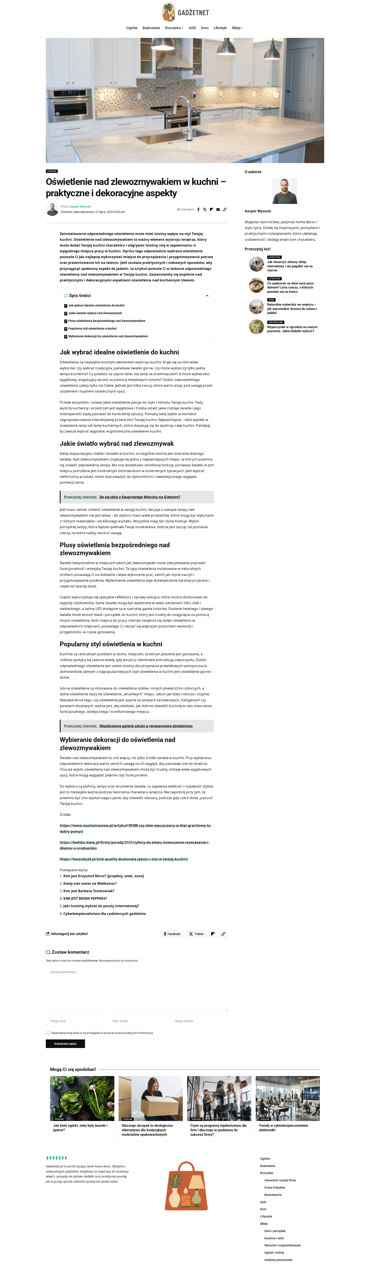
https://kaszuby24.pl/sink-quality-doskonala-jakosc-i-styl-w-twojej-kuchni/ (124, 859)
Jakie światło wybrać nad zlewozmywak (95, 313)
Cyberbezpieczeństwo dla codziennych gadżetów (104, 913)
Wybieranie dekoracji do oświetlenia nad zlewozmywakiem (108, 336)
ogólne (51, 171)
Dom (271, 300)
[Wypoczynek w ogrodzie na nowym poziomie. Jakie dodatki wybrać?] (256, 326)
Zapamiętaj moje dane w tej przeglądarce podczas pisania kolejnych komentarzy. (102, 1033)
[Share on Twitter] (205, 209)
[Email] (218, 209)
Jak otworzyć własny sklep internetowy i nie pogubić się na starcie (290, 266)
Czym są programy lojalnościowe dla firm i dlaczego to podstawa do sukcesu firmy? (218, 1130)
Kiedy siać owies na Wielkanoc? (90, 883)
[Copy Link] (225, 209)
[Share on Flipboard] (212, 209)
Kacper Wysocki (80, 206)
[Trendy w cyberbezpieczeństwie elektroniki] (288, 1098)
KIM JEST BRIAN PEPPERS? (85, 898)
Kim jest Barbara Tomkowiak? (89, 891)
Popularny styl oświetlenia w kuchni (92, 328)
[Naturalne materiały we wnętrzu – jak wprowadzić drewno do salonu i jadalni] (256, 306)
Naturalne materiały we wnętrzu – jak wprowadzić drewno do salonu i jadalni (292, 309)
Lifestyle (274, 257)
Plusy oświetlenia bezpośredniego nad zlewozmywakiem (106, 321)
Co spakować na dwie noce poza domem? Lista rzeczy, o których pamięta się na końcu (290, 287)
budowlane (276, 322)
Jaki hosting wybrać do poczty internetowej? (101, 906)
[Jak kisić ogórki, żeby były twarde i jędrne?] (82, 1098)
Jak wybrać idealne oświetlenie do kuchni (96, 305)
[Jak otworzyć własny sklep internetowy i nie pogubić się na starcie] (256, 264)
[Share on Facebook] (198, 209)
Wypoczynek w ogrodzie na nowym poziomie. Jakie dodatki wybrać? (292, 329)
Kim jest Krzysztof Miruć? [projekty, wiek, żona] (103, 876)
